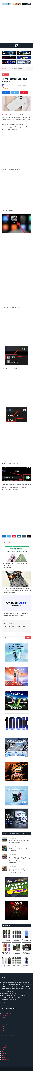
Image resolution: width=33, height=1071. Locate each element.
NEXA (3, 1022)
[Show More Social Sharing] (30, 92)
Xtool (3, 1055)
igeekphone (20, 1069)
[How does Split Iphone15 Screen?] (16, 103)
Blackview (4, 1045)
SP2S (3, 1026)
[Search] (30, 45)
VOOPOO (4, 1018)
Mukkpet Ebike (5, 1059)
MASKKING (4, 1024)
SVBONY (4, 1041)
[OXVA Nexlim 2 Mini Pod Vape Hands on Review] (4, 839)
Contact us (4, 992)
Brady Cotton (11, 85)
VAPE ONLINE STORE (7, 1013)
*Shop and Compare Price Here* (10, 999)
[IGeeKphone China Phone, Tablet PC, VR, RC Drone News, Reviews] (16, 45)
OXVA (3, 1020)
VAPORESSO (5, 1015)
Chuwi (3, 1043)
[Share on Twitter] (15, 92)
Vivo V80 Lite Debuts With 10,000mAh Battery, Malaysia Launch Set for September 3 (15, 565)
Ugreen (3, 1061)
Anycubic (4, 1053)
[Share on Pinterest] (24, 92)
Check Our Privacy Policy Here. (9, 993)
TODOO (4, 1030)
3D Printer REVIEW (14, 833)
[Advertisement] (16, 24)
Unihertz (4, 1049)
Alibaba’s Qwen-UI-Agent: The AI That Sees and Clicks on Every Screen (15, 614)
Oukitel (3, 1057)
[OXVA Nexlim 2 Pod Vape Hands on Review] (4, 848)
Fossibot (4, 1047)
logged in (12, 626)
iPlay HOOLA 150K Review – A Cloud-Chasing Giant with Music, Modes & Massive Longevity (19, 871)
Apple (5, 75)
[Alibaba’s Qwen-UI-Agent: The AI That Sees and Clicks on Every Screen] (16, 603)
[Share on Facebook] (6, 92)
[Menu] (3, 45)
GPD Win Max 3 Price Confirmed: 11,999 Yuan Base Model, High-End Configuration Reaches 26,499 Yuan (17, 590)
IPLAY (3, 1028)
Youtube (4, 1003)
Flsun (3, 1051)
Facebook (4, 1001)
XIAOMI (22, 833)
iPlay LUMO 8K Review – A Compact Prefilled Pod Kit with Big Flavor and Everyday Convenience (20, 860)
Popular (5, 833)
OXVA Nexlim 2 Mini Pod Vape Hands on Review (19, 841)
